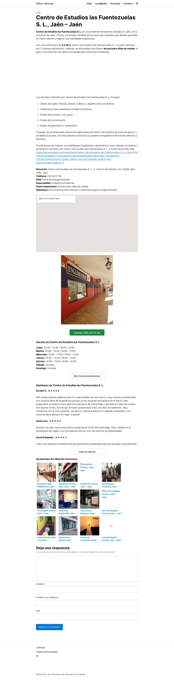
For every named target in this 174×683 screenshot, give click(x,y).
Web (38, 611)
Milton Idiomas (44, 3)
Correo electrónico (47, 597)
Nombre (41, 584)
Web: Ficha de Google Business (87, 376)
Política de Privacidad (47, 651)
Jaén (38, 12)
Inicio (89, 3)
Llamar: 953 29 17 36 (87, 332)
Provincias (115, 3)
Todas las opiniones (87, 451)
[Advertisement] (87, 74)
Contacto (128, 3)
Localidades (101, 3)
